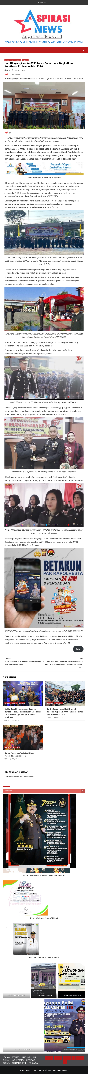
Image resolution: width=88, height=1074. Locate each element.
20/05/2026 (56, 717)
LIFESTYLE (30, 1060)
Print (78, 649)
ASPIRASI (16, 1057)
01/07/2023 (17, 70)
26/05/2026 (14, 720)
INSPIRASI (26, 1057)
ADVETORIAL (18, 1060)
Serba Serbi (58, 703)
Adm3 (7, 720)
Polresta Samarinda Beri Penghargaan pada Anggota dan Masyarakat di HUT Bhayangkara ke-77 (64, 662)
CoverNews (51, 1070)
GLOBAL (6, 1063)
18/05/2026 (14, 759)
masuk (16, 776)
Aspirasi (7, 703)
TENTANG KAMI (19, 1063)
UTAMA (6, 1057)
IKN (12, 60)
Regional (25, 60)
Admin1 (8, 70)
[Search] (82, 50)
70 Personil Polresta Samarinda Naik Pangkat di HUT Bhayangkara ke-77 (24, 661)
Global (7, 60)
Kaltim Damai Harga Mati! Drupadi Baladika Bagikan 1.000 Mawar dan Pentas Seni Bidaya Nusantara (65, 712)
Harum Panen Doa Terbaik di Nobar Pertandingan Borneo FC (19, 754)
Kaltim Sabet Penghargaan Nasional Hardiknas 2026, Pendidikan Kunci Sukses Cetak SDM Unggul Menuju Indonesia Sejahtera (22, 713)
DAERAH (6, 1060)
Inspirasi (18, 60)
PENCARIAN (34, 1063)
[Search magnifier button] (83, 791)
